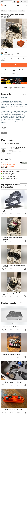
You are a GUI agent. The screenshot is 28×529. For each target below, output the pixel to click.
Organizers (22, 10)
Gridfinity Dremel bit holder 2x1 (12, 382)
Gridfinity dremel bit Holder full (12, 409)
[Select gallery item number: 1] (12, 207)
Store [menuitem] (13, 5)
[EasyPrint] (15, 1)
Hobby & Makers (13, 10)
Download (15, 65)
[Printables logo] (1, 5)
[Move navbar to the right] (26, 5)
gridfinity (4, 133)
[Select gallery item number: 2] (14, 262)
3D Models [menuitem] (7, 5)
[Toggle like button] (3, 213)
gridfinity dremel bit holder (10, 326)
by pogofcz (10, 150)
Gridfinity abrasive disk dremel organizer (12, 238)
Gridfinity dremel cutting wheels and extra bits (13, 265)
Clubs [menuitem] (18, 5)
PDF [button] (25, 94)
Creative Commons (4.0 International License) (8, 166)
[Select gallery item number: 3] (15, 207)
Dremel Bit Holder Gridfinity (11, 354)
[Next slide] (25, 43)
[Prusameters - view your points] (18, 2)
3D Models (4, 10)
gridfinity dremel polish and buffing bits (13, 293)
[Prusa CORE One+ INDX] (14, 80)
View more (23, 185)
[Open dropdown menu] (26, 14)
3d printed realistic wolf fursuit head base (13, 210)
